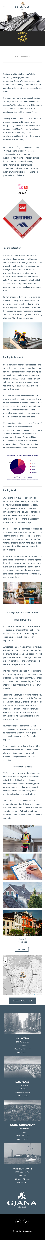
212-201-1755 (22, 1052)
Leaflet (22, 994)
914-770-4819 (22, 1139)
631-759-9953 (22, 1096)
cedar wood (31, 276)
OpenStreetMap (31, 994)
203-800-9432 (22, 1183)
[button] (4, 6)
